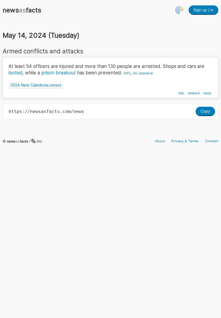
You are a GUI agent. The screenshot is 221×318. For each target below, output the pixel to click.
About (160, 141)
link (181, 93)
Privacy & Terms (185, 141)
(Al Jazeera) (143, 73)
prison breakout (58, 72)
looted (15, 72)
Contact (211, 141)
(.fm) (24, 141)
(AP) (126, 73)
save (207, 93)
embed (193, 93)
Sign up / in (203, 10)
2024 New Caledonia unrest (36, 85)
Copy (205, 111)
